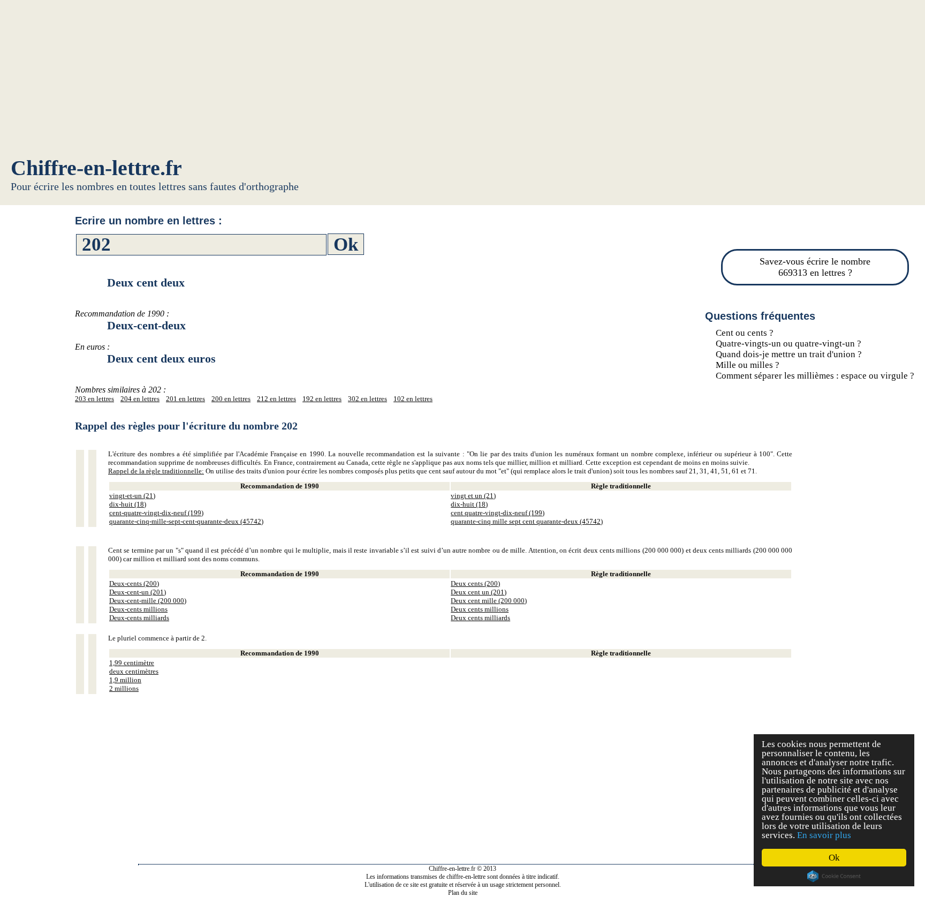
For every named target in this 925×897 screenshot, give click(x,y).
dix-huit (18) (127, 504)
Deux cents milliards (480, 618)
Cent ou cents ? (745, 333)
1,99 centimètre (131, 663)
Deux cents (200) (475, 583)
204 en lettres (140, 399)
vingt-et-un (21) (132, 496)
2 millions (124, 688)
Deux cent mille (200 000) (489, 601)
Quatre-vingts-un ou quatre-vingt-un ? (788, 343)
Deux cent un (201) (478, 592)
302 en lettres (367, 399)
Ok (834, 858)
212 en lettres (276, 399)
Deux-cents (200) (134, 583)
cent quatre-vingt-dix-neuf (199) (497, 513)
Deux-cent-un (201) (137, 592)
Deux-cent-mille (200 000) (147, 601)
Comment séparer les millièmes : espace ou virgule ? (815, 376)
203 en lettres (94, 399)
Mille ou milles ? (747, 365)
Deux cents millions (480, 609)
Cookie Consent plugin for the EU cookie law (834, 876)
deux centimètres (133, 671)
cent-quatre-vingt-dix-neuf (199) (156, 513)
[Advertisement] (462, 80)
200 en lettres (231, 399)
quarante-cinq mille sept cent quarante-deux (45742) (527, 521)
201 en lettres (185, 399)
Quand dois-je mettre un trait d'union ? (789, 354)
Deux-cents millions (138, 609)
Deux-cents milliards (139, 618)
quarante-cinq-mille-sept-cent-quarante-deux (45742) (186, 521)
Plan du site (462, 892)
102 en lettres (413, 399)
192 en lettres (322, 399)
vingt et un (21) (473, 496)
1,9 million (125, 680)
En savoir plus (824, 835)
